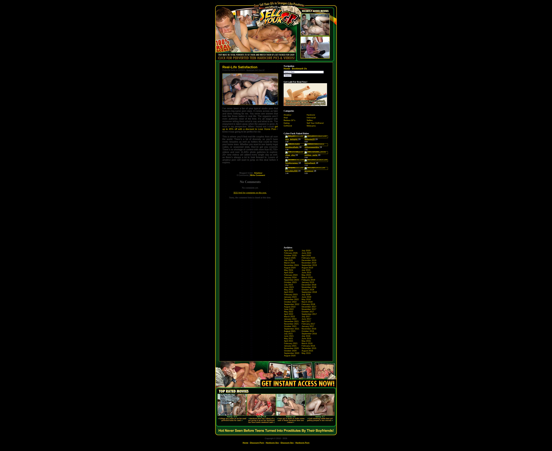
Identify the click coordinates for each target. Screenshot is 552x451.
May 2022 (288, 311)
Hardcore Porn (302, 443)
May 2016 (306, 341)
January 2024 (290, 277)
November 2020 (291, 348)
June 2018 (306, 297)
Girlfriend (288, 126)
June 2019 (306, 272)
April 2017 (306, 321)
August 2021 (290, 331)
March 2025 (289, 263)
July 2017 (306, 316)
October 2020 (290, 351)
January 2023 (290, 297)
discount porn (257, 443)
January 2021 (290, 346)
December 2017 (309, 307)
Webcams (311, 126)
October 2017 (308, 311)
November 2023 (291, 280)
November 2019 (309, 263)
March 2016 (307, 343)
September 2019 (309, 265)
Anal (286, 117)
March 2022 (289, 316)
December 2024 (291, 265)
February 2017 (308, 324)
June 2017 (306, 319)
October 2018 (308, 289)
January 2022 (290, 319)
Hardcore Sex (272, 443)
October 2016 (308, 331)
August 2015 (307, 351)
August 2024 (290, 267)
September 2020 (291, 353)
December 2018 (309, 285)
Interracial (311, 117)
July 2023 (288, 285)
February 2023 (291, 294)
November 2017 (309, 309)
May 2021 (288, 338)
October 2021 (290, 326)
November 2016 (309, 329)
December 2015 (309, 348)
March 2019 (307, 277)
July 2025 (288, 260)
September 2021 (291, 329)
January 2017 (308, 326)
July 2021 (288, 333)
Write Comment (257, 175)
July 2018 (306, 294)
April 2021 (288, 341)
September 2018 (309, 292)
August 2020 (290, 355)
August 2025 (290, 258)
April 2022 (288, 314)
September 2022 (291, 304)
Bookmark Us (299, 68)
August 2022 (290, 307)
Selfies (310, 120)
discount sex (287, 443)
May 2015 (306, 353)
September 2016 (309, 333)
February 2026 (291, 253)
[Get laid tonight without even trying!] (305, 105)
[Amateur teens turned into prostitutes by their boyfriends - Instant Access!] (276, 434)
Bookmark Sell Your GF (256, 70)
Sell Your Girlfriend (315, 123)
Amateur (258, 173)
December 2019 (309, 260)
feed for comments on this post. (250, 192)
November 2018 (309, 287)
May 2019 (306, 275)
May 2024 (288, 270)
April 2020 (306, 255)
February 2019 (308, 280)
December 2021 (291, 321)
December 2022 (291, 299)
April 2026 (288, 250)
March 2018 (307, 302)
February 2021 (291, 343)
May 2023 (288, 289)
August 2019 (307, 267)
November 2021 (291, 324)
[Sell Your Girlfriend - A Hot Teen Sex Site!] (276, 62)
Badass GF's (289, 120)
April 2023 (288, 292)
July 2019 (306, 270)
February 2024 (291, 275)
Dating (287, 123)
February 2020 (308, 258)
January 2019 (308, 282)
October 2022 (290, 302)
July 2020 (306, 250)
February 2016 (308, 346)
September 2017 (309, 314)
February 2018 (308, 304)
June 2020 (306, 253)
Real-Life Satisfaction (239, 67)
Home (287, 68)
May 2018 (306, 299)
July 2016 (306, 336)
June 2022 (289, 309)
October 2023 (290, 282)
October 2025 (290, 255)
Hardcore (311, 115)
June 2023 (289, 287)
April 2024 (288, 272)
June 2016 (306, 338)
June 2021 (289, 336)
